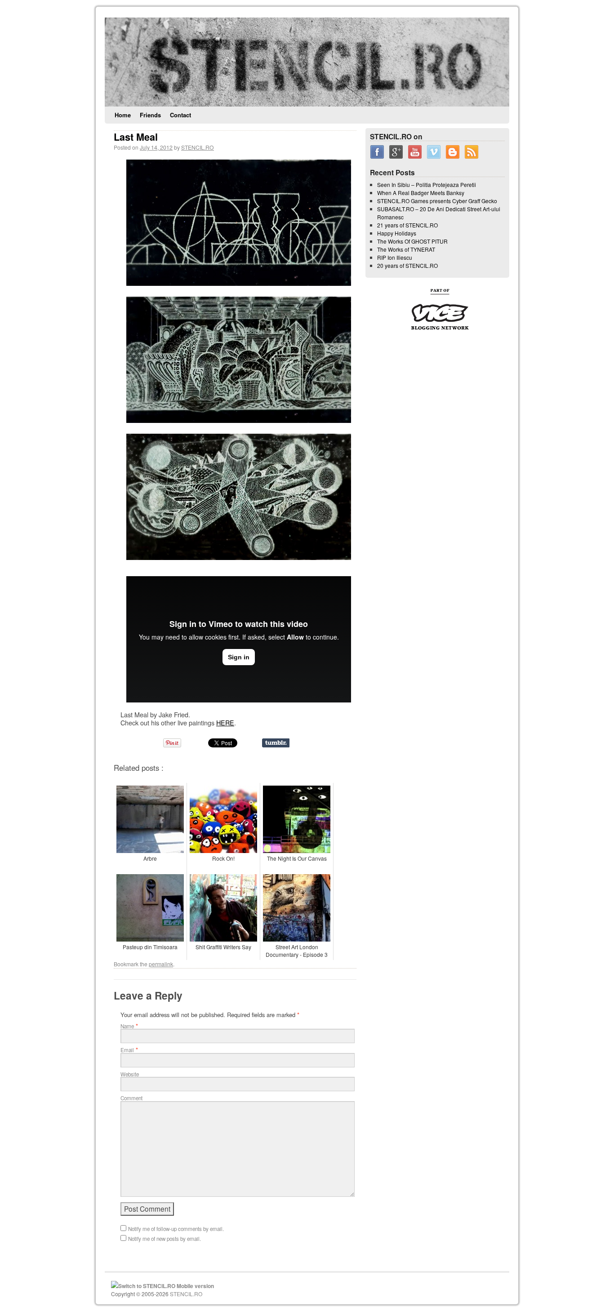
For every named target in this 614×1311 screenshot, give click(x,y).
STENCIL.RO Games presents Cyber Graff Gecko (437, 200)
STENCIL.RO (197, 147)
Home (123, 115)
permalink (161, 964)
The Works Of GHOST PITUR (412, 241)
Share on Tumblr (275, 742)
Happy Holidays (396, 233)
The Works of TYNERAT (406, 249)
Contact (180, 115)
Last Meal (136, 137)
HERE (225, 722)
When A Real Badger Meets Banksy (420, 192)
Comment (131, 1098)
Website (129, 1074)
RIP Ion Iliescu (394, 257)
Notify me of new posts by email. (164, 1238)
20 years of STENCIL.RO (407, 265)
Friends (150, 115)
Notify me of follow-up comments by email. (176, 1228)
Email (127, 1049)
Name (127, 1026)
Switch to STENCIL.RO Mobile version (166, 1286)
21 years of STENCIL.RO (407, 225)
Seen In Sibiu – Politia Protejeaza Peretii (426, 184)
